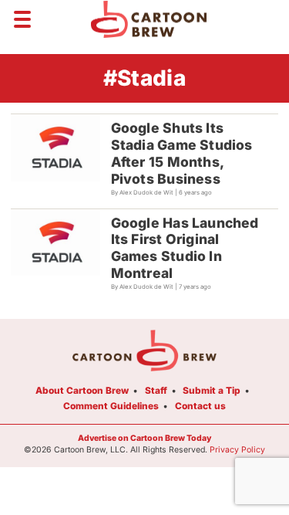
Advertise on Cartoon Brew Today (144, 438)
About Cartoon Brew (82, 390)
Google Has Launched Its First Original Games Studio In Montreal (185, 248)
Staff (156, 390)
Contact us (200, 406)
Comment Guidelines (111, 406)
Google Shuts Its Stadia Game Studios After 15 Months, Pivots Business (182, 153)
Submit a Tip (211, 390)
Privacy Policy (237, 450)
